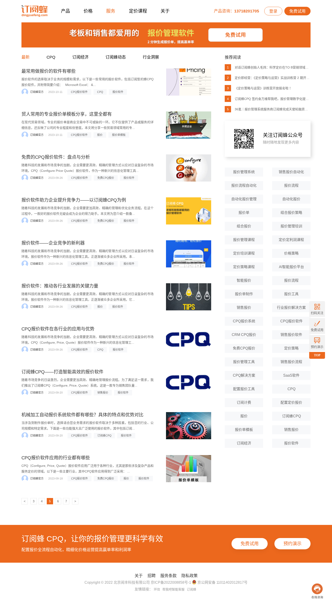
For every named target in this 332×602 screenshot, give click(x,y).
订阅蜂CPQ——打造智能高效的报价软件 (62, 371)
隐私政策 (189, 576)
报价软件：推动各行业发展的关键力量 (59, 285)
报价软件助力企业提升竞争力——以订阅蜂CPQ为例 (73, 200)
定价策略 (291, 348)
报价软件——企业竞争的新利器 (53, 243)
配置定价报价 (291, 402)
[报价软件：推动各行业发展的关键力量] (188, 296)
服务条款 (168, 576)
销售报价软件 (291, 335)
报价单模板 (119, 135)
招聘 (151, 576)
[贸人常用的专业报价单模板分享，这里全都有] (188, 125)
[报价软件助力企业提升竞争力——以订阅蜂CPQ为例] (188, 210)
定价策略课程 (244, 267)
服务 (110, 11)
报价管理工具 (244, 362)
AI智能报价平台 (291, 267)
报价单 (243, 213)
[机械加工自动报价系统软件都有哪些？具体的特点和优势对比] (188, 425)
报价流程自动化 (244, 185)
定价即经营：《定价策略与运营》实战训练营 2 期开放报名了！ (269, 78)
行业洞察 (151, 57)
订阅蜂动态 (115, 57)
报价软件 (117, 92)
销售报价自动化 (291, 172)
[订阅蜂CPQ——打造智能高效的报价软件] (188, 382)
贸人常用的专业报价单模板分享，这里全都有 (66, 114)
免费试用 (297, 11)
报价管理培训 (291, 226)
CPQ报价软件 (79, 92)
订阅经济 (80, 57)
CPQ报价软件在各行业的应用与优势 (57, 328)
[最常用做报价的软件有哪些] (188, 82)
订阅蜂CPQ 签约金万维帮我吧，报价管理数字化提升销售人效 (269, 99)
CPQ (51, 57)
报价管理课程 (244, 240)
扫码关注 (317, 313)
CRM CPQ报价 (244, 335)
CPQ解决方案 (244, 375)
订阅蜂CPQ (104, 435)
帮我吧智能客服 (173, 589)
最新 (25, 57)
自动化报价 (291, 199)
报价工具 (291, 294)
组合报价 (244, 226)
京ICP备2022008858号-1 (171, 582)
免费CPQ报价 (105, 177)
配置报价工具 (244, 389)
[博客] (166, 36)
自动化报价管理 (244, 199)
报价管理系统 (244, 172)
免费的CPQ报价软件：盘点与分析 (55, 157)
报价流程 (291, 185)
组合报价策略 (291, 213)
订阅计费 (244, 402)
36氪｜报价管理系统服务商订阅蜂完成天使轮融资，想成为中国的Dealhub (269, 109)
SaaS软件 (291, 375)
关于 (165, 11)
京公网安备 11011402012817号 (222, 582)
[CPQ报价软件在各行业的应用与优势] (188, 339)
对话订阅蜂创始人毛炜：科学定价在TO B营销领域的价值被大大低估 (269, 67)
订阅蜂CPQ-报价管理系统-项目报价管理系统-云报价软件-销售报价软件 (34, 11)
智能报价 (244, 280)
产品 (65, 11)
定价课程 (138, 11)
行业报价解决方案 (291, 307)
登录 (273, 11)
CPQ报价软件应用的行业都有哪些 (55, 457)
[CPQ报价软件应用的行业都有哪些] (188, 468)
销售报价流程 (291, 362)
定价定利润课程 (291, 240)
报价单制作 (244, 294)
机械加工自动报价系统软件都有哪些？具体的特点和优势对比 (82, 414)
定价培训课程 (244, 253)
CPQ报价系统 (244, 321)
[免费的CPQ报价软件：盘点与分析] (188, 168)
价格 (88, 11)
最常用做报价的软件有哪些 (48, 71)
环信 (157, 589)
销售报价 (102, 392)
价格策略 (291, 253)
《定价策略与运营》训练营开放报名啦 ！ (259, 88)
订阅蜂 (191, 589)
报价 (100, 135)
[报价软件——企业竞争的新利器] (188, 253)
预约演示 (292, 543)
